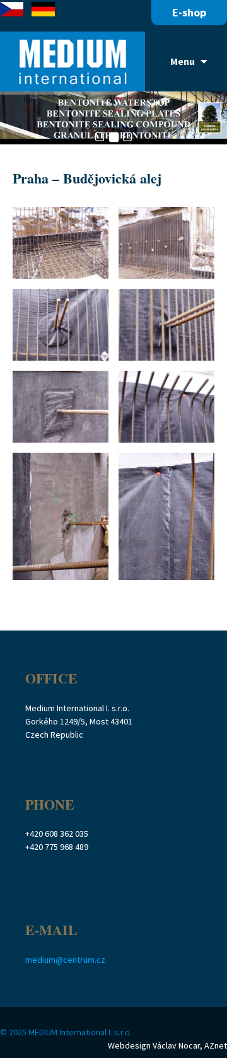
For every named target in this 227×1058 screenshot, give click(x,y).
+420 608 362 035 (56, 833)
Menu (182, 61)
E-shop (189, 12)
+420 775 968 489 (56, 846)
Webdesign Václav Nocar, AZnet (167, 1045)
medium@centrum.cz (65, 959)
